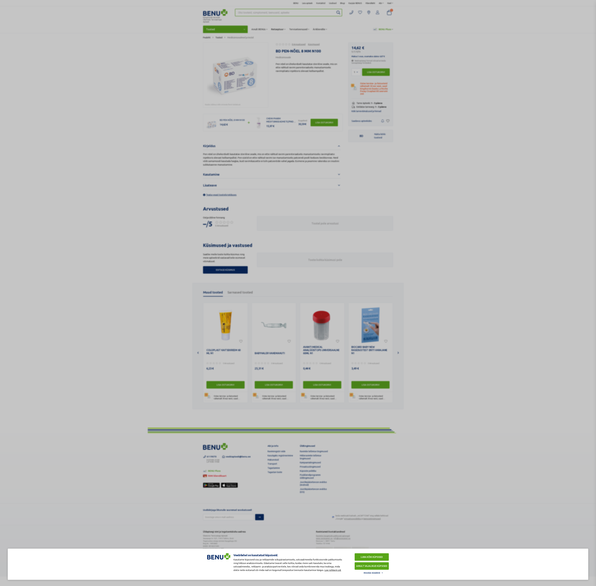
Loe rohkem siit (332, 570)
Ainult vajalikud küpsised (371, 566)
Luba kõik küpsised (372, 557)
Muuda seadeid (372, 573)
